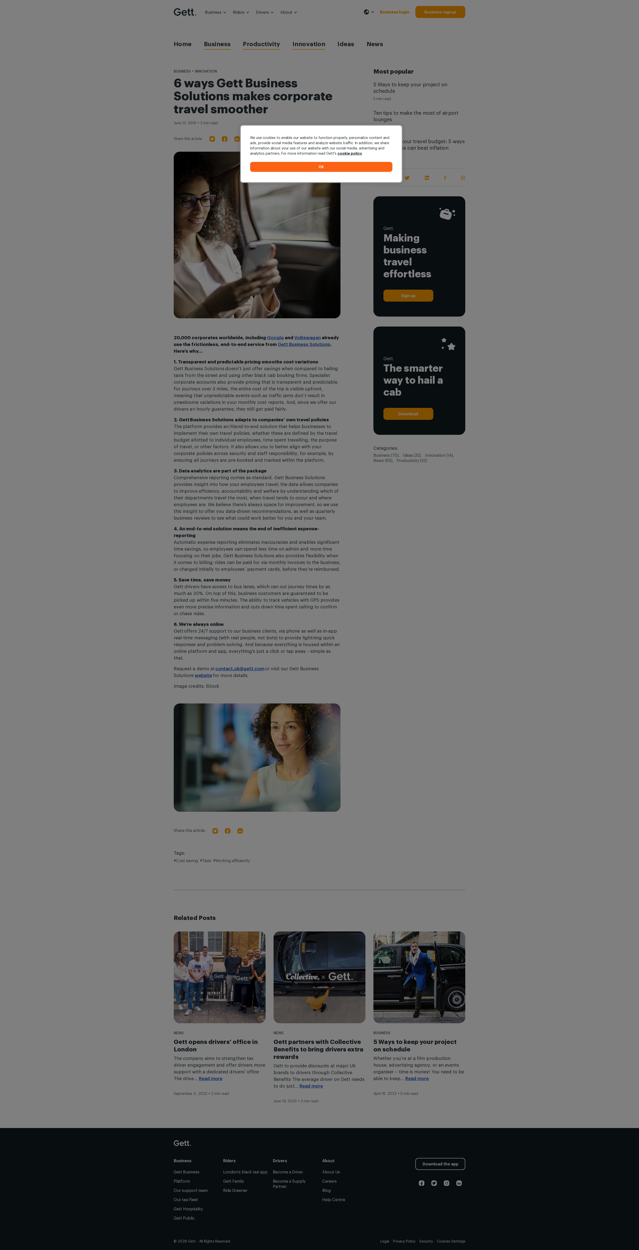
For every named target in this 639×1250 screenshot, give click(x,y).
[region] (321, 154)
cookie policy (349, 153)
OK (321, 166)
